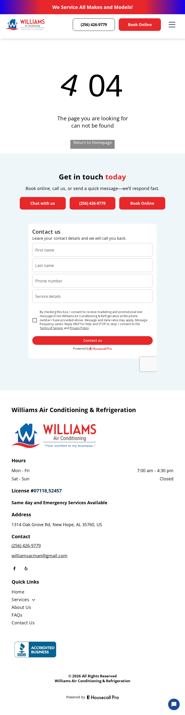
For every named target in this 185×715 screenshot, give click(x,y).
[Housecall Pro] (103, 697)
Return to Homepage (92, 142)
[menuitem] (92, 593)
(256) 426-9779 (26, 545)
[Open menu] (172, 24)
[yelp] (26, 569)
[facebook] (14, 569)
